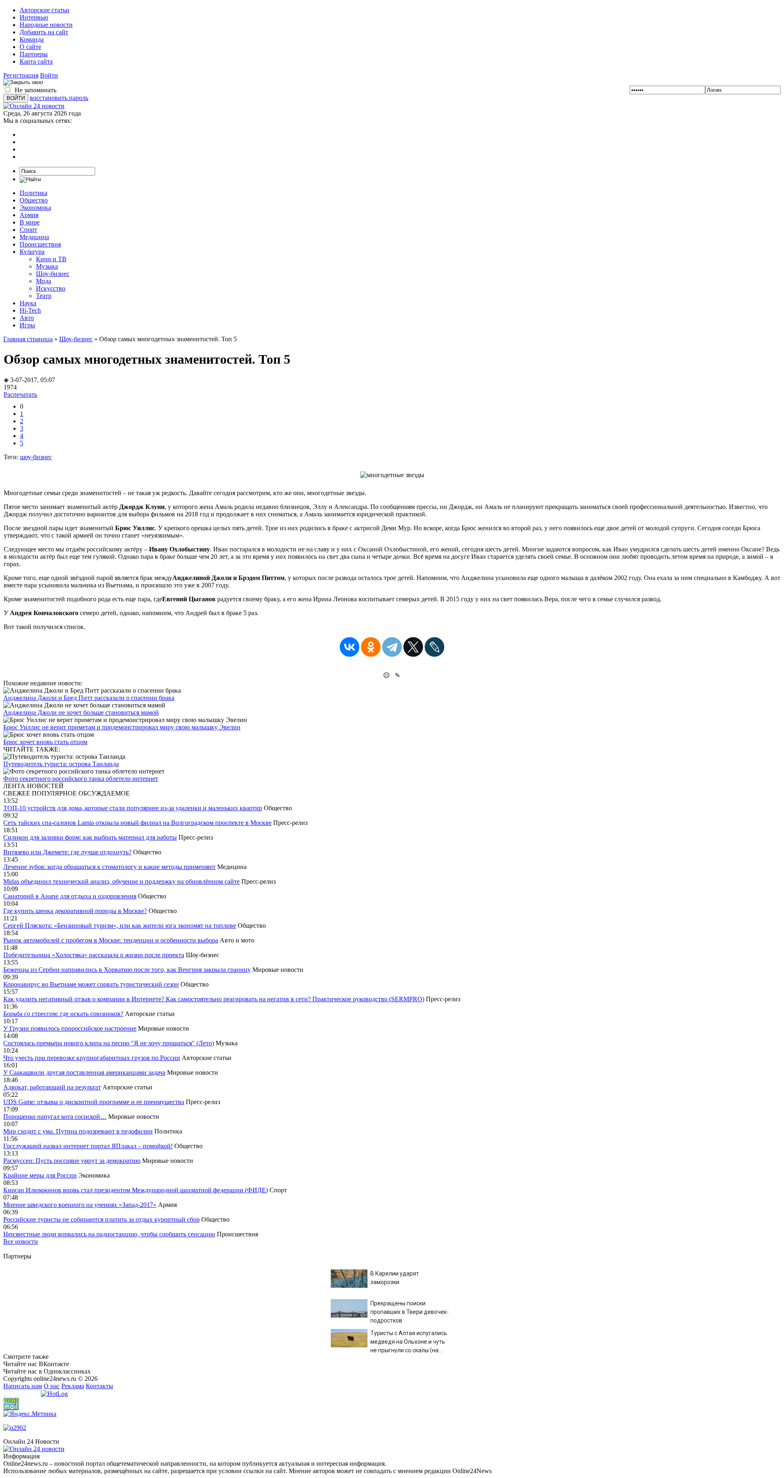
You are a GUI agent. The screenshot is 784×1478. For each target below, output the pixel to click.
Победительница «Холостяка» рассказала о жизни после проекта (93, 954)
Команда (32, 39)
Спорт (28, 229)
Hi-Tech (30, 310)
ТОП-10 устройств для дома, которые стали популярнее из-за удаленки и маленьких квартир (132, 808)
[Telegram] (392, 647)
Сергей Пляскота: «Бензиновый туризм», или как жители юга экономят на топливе (119, 925)
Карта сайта (36, 61)
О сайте (30, 46)
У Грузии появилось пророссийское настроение (69, 1028)
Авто (27, 317)
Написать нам (22, 1385)
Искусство (50, 288)
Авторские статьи (44, 10)
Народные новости (46, 24)
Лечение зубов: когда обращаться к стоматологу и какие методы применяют (109, 866)
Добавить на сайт (44, 32)
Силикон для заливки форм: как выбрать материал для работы (90, 837)
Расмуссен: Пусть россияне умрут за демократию (71, 1160)
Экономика (35, 207)
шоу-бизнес (36, 456)
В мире (30, 222)
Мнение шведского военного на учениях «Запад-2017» (79, 1204)
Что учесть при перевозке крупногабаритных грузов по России (91, 1057)
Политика (33, 192)
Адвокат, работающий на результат (52, 1087)
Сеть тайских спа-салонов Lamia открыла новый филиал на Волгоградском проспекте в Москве (137, 822)
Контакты (99, 1385)
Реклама (72, 1385)
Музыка (47, 266)
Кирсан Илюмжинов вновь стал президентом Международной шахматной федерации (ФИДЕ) (135, 1190)
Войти (49, 75)
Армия (29, 214)
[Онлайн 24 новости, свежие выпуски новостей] (34, 105)
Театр (43, 295)
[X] (413, 647)
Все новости (20, 1241)
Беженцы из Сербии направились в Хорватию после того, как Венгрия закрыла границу (127, 969)
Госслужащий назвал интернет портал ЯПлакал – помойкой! (88, 1145)
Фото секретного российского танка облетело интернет (80, 778)
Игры (27, 325)
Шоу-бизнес (52, 273)
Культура (32, 251)
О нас (52, 1385)
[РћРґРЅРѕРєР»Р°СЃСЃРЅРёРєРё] (371, 647)
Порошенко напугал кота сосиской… (55, 1116)
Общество (34, 200)
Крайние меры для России (40, 1175)
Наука (28, 303)
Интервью (34, 17)
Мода (43, 281)
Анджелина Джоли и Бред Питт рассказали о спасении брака (88, 697)
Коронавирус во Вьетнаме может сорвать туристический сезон (91, 984)
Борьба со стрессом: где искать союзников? (63, 1013)
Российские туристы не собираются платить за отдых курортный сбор (101, 1219)
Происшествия (40, 244)
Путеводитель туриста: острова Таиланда (61, 763)
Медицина (34, 236)
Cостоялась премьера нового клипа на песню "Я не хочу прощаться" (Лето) (108, 1043)
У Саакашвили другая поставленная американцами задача (84, 1072)
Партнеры (34, 54)
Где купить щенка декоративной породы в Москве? (75, 910)
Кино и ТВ (51, 259)
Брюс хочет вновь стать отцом (45, 741)
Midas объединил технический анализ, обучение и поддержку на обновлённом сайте (121, 881)
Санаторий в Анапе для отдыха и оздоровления (69, 896)
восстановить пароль (59, 97)
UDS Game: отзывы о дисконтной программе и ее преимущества (93, 1101)
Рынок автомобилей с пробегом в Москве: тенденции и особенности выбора (110, 940)
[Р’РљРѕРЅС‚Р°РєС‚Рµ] (349, 647)
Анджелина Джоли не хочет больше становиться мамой (81, 712)
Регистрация (20, 75)
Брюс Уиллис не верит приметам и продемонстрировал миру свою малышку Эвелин (122, 727)
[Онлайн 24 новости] (34, 1448)
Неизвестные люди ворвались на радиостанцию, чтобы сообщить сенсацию (109, 1234)
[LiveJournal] (434, 647)
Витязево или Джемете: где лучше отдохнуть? (67, 852)
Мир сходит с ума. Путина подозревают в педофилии (78, 1131)
